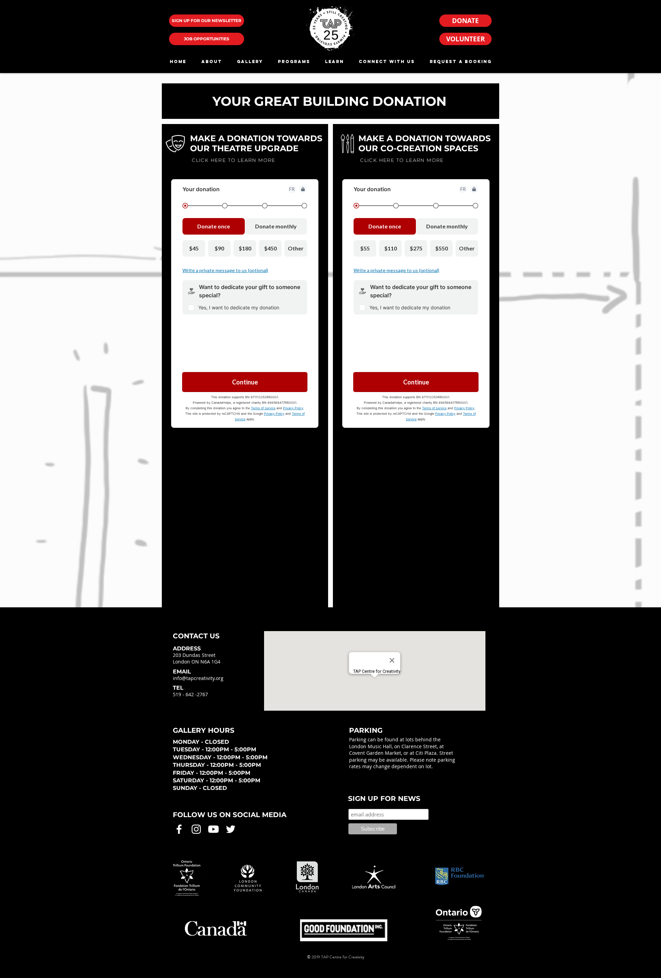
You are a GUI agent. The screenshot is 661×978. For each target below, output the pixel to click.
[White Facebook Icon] (179, 829)
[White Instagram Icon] (196, 829)
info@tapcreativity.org (198, 678)
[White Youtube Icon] (213, 829)
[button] (211, 61)
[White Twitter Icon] (230, 829)
